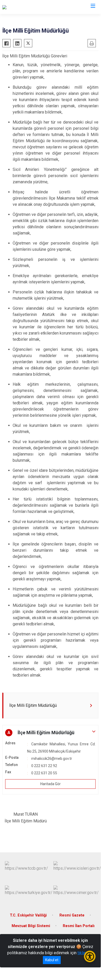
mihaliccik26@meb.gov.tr (51, 758)
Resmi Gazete (71, 915)
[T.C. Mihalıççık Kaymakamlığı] (27, 7)
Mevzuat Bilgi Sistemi (31, 926)
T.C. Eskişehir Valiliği (28, 915)
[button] (50, 732)
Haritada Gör (50, 784)
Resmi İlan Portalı (79, 926)
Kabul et (51, 960)
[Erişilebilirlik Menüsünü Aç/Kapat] (90, 956)
